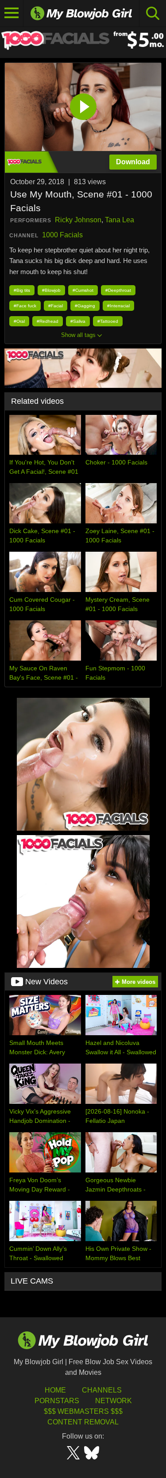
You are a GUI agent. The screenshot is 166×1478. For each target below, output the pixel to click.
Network (113, 1400)
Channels (102, 1390)
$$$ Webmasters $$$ (83, 1411)
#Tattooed (107, 321)
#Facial (55, 305)
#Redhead (47, 321)
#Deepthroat (118, 290)
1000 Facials (62, 235)
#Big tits (22, 290)
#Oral (19, 321)
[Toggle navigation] (11, 13)
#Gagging (85, 305)
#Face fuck (25, 305)
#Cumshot (83, 290)
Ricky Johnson (78, 220)
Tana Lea (119, 220)
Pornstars (57, 1400)
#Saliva (77, 321)
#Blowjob (51, 290)
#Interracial (118, 305)
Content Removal (83, 1422)
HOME (55, 1390)
